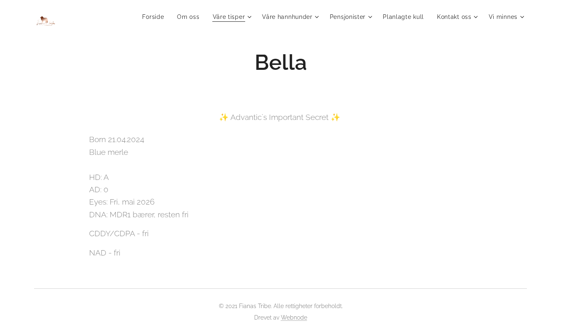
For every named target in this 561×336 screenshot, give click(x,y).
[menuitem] (155, 17)
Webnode (294, 317)
